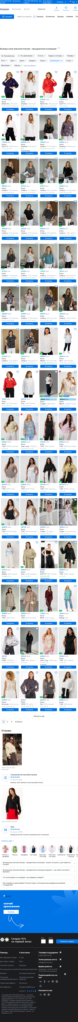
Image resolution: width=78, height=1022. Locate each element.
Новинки (69, 17)
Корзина (75, 10)
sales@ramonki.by (45, 962)
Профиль (56, 10)
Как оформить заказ (8, 957)
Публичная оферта (7, 983)
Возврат (3, 973)
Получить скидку (67, 941)
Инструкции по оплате (9, 969)
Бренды (60, 17)
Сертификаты (5, 987)
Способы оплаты (7, 965)
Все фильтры (9, 56)
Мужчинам (16, 9)
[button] (18, 72)
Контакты (23, 983)
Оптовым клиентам (27, 973)
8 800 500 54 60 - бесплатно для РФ (10, 2)
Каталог (8, 17)
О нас (21, 957)
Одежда (39, 17)
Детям (27, 9)
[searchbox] (26, 16)
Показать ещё (7, 841)
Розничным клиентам (28, 969)
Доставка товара (7, 961)
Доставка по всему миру (47, 2)
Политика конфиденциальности (9, 978)
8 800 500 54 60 (45, 955)
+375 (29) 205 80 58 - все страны (33, 2)
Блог (21, 961)
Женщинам (4, 9)
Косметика (50, 17)
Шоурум (22, 965)
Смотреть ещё (39, 716)
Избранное (66, 10)
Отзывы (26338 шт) (27, 987)
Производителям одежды (26, 978)
